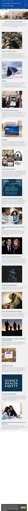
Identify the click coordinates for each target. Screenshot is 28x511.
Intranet (25, 4)
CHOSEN (4, 140)
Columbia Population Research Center (12, 198)
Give (25, 2)
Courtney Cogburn (20, 171)
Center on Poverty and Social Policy (11, 311)
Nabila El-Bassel (7, 86)
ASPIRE (4, 81)
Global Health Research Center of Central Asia (13, 227)
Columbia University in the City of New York (8, 0)
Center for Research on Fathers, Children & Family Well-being (14, 339)
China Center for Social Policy (10, 110)
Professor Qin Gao (20, 112)
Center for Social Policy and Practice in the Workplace (13, 423)
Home (2, 9)
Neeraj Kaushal (14, 86)
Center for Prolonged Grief (9, 285)
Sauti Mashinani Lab (7, 365)
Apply (25, 5)
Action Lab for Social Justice (9, 51)
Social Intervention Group (9, 394)
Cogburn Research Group (8, 169)
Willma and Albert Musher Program (11, 257)
